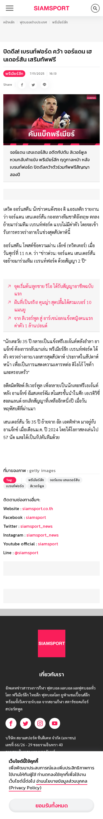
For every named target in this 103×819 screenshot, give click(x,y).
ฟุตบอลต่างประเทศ (33, 22)
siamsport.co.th (37, 508)
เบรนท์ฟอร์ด (15, 486)
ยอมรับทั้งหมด (51, 805)
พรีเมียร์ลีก (60, 22)
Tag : (9, 480)
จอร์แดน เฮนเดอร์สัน (65, 480)
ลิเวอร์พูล (37, 486)
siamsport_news (36, 526)
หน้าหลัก (9, 22)
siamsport (36, 517)
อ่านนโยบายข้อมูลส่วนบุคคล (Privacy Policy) (48, 784)
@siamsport (26, 552)
